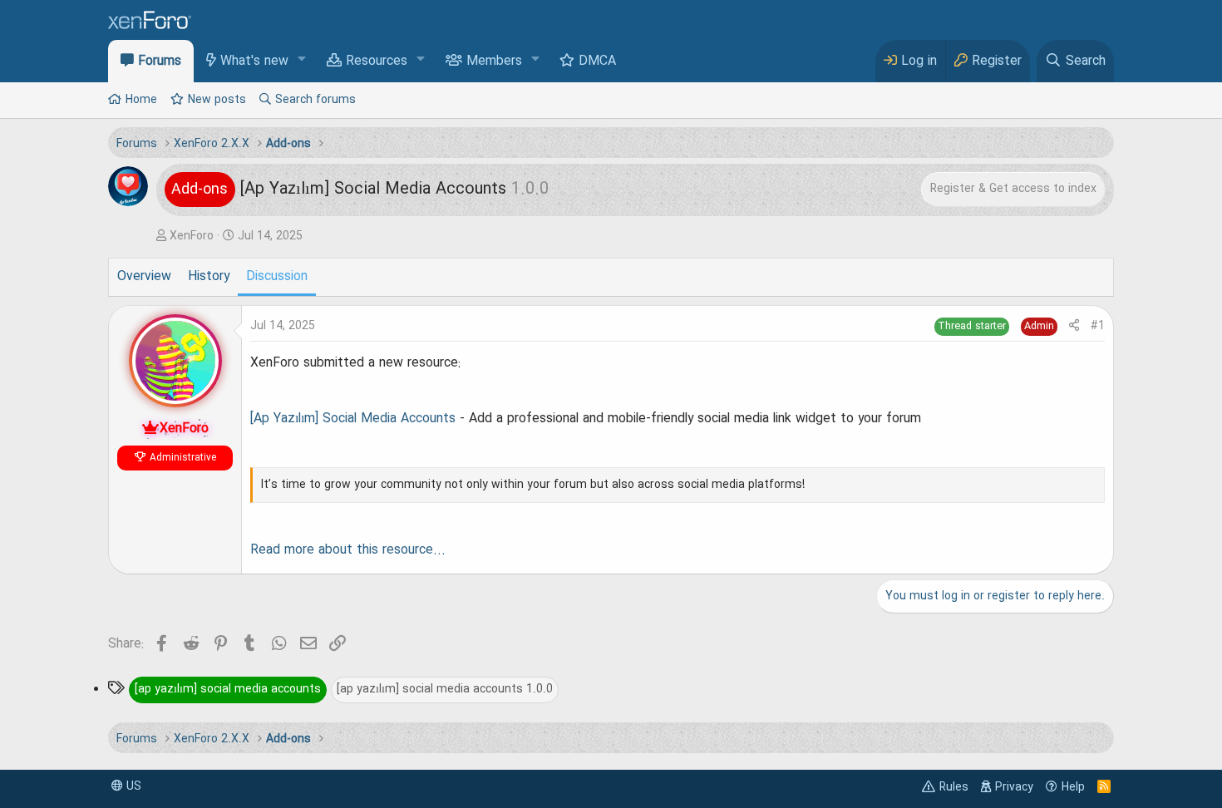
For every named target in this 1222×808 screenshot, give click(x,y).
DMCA (597, 61)
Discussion (277, 277)
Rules (953, 787)
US (132, 786)
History (208, 277)
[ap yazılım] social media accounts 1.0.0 (445, 689)
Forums (159, 61)
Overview (144, 277)
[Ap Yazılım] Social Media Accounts (353, 419)
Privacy (1014, 787)
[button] (302, 60)
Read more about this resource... (348, 550)
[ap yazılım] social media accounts (228, 689)
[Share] (1074, 326)
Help (1073, 787)
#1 (1098, 326)
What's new (254, 61)
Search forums (315, 100)
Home (141, 100)
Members (494, 61)
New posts (217, 100)
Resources (376, 61)
